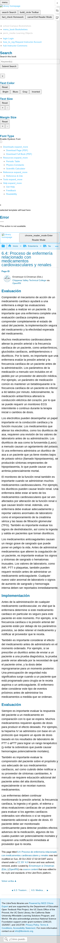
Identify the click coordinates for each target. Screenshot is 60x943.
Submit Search (9, 66)
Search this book (8, 56)
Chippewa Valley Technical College (29, 280)
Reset (5, 87)
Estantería (33, 246)
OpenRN (16, 283)
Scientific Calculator (15, 168)
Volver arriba (8, 881)
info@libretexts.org (23, 931)
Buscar (6, 939)
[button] (11, 190)
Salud (51, 246)
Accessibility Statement (24, 928)
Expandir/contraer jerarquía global (5, 246)
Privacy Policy (32, 925)
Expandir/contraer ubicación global (56, 245)
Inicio (15, 246)
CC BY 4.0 (22, 862)
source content (30, 869)
